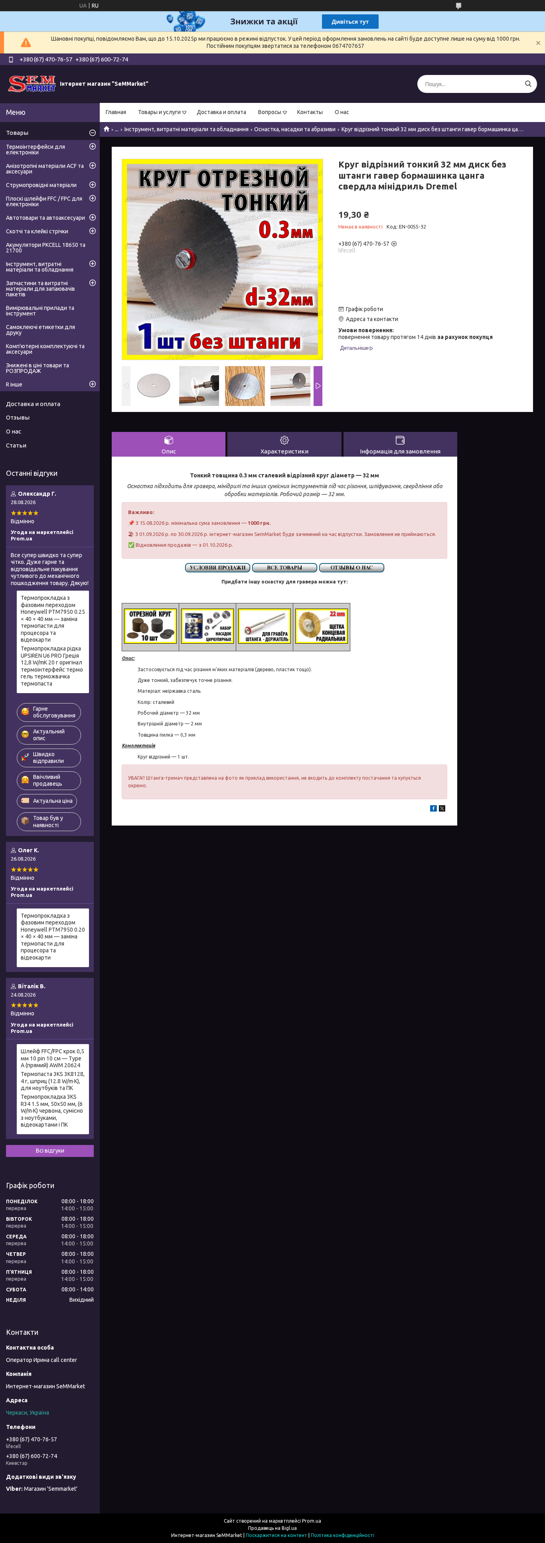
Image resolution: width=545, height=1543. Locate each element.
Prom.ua (311, 1520)
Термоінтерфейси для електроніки (35, 150)
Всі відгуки (50, 1150)
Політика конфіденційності (342, 1535)
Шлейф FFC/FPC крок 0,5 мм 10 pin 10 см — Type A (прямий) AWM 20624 (52, 1058)
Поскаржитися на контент (276, 1535)
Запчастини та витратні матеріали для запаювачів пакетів (40, 289)
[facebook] (433, 809)
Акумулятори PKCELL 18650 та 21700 (45, 248)
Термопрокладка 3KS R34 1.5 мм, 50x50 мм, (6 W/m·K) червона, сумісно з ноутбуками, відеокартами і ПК (52, 1111)
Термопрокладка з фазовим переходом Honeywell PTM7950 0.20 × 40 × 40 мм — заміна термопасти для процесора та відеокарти (53, 936)
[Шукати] (528, 84)
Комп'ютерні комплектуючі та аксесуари (45, 349)
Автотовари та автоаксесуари (45, 218)
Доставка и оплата (221, 112)
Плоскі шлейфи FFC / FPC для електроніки (44, 201)
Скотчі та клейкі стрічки (37, 231)
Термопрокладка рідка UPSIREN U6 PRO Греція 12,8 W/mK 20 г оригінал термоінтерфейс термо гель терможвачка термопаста (52, 666)
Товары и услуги (159, 112)
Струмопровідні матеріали (41, 185)
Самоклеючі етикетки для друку (40, 330)
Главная (116, 112)
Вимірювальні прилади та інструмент (40, 311)
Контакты (310, 112)
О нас (342, 112)
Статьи (16, 445)
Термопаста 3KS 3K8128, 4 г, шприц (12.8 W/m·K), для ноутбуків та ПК (53, 1081)
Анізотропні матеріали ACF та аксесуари (45, 169)
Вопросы (269, 112)
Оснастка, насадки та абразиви (295, 129)
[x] (442, 809)
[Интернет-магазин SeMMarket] (32, 84)
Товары (17, 132)
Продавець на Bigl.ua (272, 1528)
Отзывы (18, 417)
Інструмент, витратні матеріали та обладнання (186, 129)
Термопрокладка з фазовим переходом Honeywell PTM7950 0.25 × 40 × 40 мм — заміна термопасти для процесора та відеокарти (53, 619)
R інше (14, 384)
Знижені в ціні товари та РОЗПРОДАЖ (37, 368)
